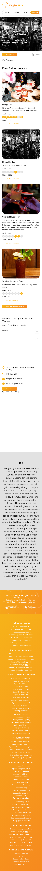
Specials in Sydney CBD (21, 769)
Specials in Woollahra (21, 779)
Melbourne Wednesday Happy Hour (21, 659)
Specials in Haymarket (21, 793)
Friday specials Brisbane (21, 815)
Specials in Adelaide (21, 853)
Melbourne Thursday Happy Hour (21, 662)
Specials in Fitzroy (21, 686)
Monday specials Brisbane (21, 804)
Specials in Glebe (21, 796)
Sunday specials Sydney (21, 733)
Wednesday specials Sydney (21, 722)
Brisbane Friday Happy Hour (21, 840)
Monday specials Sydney (21, 717)
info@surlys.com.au (14, 379)
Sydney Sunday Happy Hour (21, 758)
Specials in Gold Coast (21, 859)
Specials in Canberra (21, 864)
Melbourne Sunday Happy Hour (21, 670)
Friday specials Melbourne (21, 640)
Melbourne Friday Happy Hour (21, 665)
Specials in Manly (21, 787)
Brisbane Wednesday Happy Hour (21, 834)
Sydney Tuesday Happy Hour (21, 744)
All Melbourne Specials (21, 627)
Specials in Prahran (21, 695)
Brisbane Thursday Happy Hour (21, 837)
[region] (21, 346)
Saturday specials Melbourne (21, 643)
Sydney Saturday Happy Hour (21, 755)
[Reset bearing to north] (37, 338)
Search (35, 13)
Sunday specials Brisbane (21, 821)
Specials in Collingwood (21, 703)
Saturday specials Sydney (21, 730)
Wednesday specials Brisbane (21, 810)
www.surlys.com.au (14, 383)
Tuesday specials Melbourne (21, 632)
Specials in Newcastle (21, 862)
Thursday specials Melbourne (21, 637)
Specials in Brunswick (21, 692)
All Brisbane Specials (21, 802)
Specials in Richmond (21, 681)
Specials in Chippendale (21, 790)
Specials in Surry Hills (21, 766)
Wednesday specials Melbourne (21, 635)
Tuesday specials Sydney (21, 720)
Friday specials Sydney (21, 728)
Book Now (10, 55)
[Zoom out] (37, 335)
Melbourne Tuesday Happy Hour (21, 656)
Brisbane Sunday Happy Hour (21, 845)
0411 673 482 (11, 374)
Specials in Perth (21, 856)
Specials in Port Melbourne (21, 708)
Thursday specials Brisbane (21, 812)
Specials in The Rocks (21, 771)
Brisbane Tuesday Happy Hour (21, 832)
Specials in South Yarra (21, 697)
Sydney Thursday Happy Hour (21, 749)
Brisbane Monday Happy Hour (21, 829)
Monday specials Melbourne (21, 629)
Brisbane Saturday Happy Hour (21, 842)
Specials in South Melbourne (21, 700)
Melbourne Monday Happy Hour (21, 654)
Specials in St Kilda (21, 684)
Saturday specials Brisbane (21, 818)
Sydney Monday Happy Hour (21, 741)
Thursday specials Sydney (21, 725)
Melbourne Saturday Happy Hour (21, 667)
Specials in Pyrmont (21, 777)
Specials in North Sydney (21, 785)
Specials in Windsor (21, 705)
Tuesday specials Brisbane (21, 807)
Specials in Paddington (21, 774)
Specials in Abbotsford (21, 689)
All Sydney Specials (21, 714)
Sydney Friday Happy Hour (21, 752)
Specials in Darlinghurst (21, 782)
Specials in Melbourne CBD (21, 678)
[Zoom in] (37, 331)
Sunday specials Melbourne (21, 645)
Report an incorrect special (14, 306)
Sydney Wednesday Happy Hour (21, 747)
